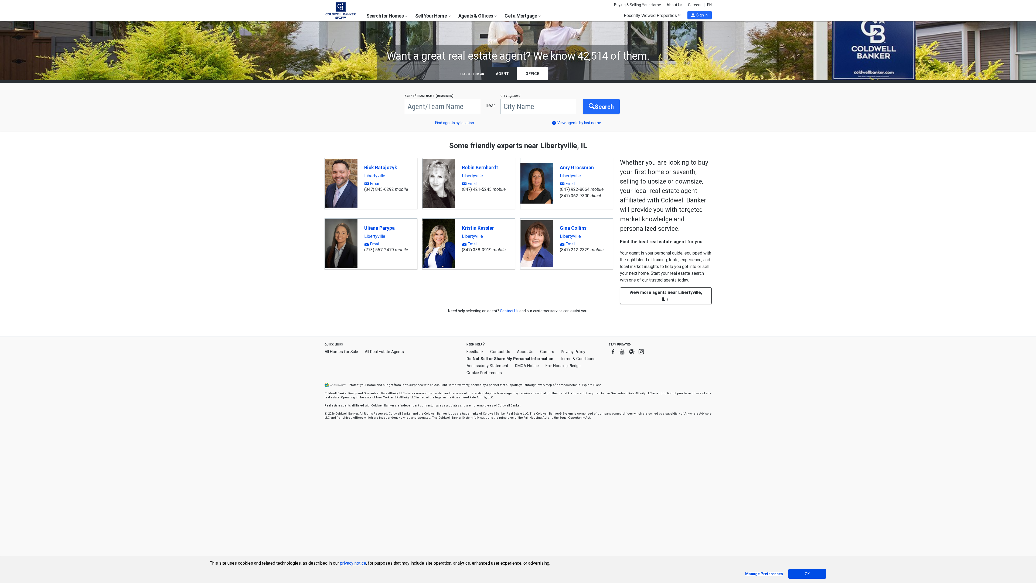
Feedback (474, 352)
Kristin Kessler (478, 228)
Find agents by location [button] (454, 123)
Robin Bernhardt (480, 167)
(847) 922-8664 (574, 189)
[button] (699, 15)
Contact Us (500, 351)
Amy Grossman (577, 167)
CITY (510, 96)
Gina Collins (573, 228)
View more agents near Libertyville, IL (665, 296)
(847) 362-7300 (574, 195)
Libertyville (374, 176)
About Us (674, 5)
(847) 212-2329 (574, 249)
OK (807, 574)
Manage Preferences (764, 574)
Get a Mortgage (521, 16)
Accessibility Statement (487, 365)
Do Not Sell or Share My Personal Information (509, 358)
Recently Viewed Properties (651, 15)
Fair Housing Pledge (563, 365)
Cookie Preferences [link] (484, 372)
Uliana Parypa (379, 228)
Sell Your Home (431, 16)
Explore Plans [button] (591, 385)
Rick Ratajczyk (380, 167)
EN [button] (709, 5)
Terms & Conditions (577, 358)
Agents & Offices (476, 16)
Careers (694, 5)
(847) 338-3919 (477, 249)
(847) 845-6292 (379, 189)
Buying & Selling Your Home (637, 5)
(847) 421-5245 (477, 189)
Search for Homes (385, 16)
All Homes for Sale (341, 351)
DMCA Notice (527, 365)
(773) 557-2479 (379, 249)
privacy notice (353, 563)
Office (532, 74)
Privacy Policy (573, 351)
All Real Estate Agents (384, 351)
